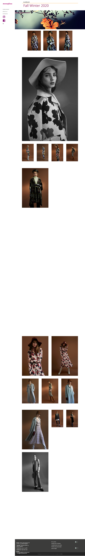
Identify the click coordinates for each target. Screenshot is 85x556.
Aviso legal (54, 548)
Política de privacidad (56, 546)
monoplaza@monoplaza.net (23, 552)
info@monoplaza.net (22, 553)
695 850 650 (24, 549)
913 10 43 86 (24, 548)
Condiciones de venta (56, 545)
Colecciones (6, 9)
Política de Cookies (56, 543)
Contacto (5, 13)
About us (5, 11)
